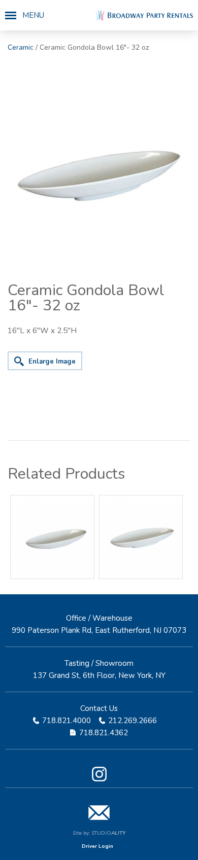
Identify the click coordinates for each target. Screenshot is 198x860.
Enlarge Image (52, 361)
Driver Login (97, 846)
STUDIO (108, 833)
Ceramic (21, 47)
